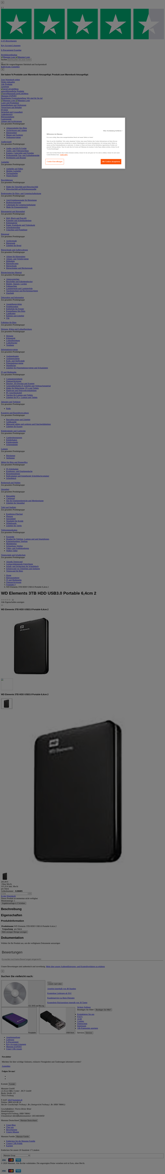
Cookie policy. (64, 154)
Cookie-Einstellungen (55, 161)
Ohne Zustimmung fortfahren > (113, 130)
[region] (83, 143)
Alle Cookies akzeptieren (111, 161)
